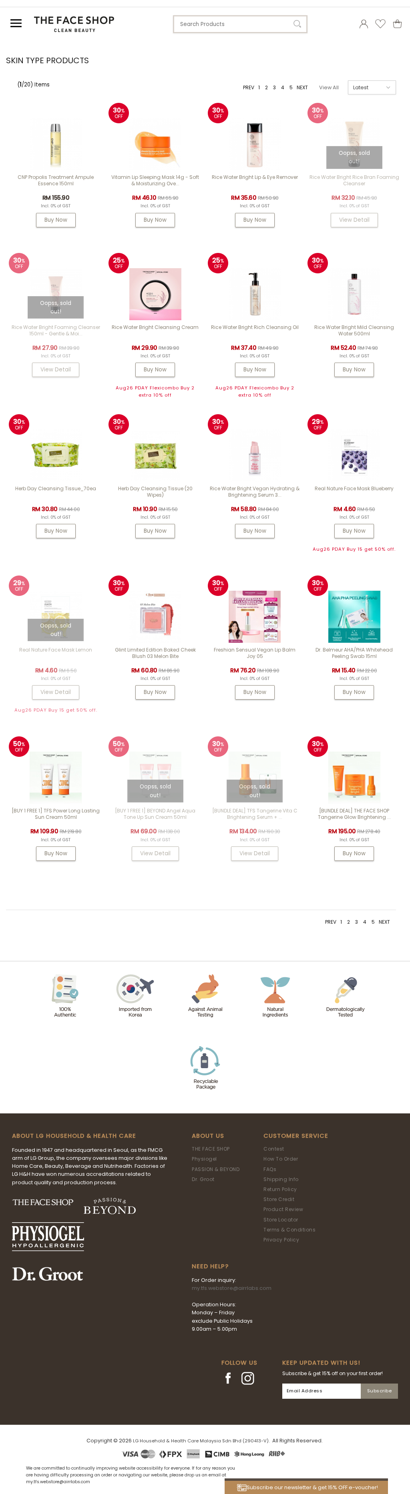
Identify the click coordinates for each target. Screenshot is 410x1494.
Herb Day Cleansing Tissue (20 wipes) (155, 491)
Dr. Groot (203, 1179)
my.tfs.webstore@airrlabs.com (231, 1288)
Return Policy (280, 1189)
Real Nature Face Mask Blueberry (354, 488)
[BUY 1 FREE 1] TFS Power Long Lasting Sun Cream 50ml (56, 813)
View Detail (354, 220)
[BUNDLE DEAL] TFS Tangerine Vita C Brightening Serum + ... (254, 813)
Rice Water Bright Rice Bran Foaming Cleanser (354, 180)
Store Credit (278, 1199)
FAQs (269, 1169)
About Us (208, 1136)
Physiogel (204, 1158)
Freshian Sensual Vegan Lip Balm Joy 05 (254, 653)
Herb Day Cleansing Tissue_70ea (55, 488)
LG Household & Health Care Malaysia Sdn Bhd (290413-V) (201, 1441)
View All (329, 87)
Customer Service (295, 1136)
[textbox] (240, 24)
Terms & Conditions (289, 1229)
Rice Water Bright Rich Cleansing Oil (255, 327)
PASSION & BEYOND (215, 1169)
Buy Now (55, 220)
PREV (248, 87)
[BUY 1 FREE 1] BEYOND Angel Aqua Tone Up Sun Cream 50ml (155, 813)
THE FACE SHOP (211, 1148)
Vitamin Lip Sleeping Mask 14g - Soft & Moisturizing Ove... (155, 180)
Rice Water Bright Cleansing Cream (155, 327)
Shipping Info (281, 1179)
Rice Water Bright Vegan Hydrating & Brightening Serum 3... (254, 491)
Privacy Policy (281, 1239)
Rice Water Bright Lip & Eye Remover (255, 177)
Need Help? (210, 1266)
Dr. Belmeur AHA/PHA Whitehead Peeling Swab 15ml (354, 653)
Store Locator (280, 1219)
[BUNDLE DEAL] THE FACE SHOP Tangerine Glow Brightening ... (354, 813)
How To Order (280, 1158)
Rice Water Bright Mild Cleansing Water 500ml (354, 330)
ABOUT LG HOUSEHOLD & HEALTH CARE (74, 1136)
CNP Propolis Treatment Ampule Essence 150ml (56, 180)
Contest (273, 1148)
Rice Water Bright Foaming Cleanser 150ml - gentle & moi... (56, 330)
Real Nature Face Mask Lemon (55, 649)
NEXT (302, 87)
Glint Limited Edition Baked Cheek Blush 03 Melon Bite (155, 653)
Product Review (283, 1209)
